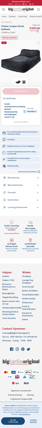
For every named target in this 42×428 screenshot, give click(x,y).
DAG (11, 4)
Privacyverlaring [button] (24, 414)
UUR (18, 4)
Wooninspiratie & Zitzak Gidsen (10, 313)
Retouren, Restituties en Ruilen (8, 287)
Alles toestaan (13, 421)
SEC (33, 4)
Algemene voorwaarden (21, 391)
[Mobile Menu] (3, 9)
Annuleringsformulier (12, 307)
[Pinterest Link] (23, 350)
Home (4, 16)
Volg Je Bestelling (10, 297)
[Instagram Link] (17, 350)
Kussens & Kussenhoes (27, 314)
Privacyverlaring (15, 395)
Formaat (12, 192)
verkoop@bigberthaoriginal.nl (16, 333)
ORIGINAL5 (31, 111)
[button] (18, 82)
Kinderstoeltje (28, 298)
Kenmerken (13, 200)
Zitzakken (26, 276)
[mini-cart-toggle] (38, 9)
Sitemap (30, 395)
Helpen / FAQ (8, 280)
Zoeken (5, 276)
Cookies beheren (33, 421)
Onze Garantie (9, 318)
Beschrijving (13, 177)
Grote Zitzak (28, 286)
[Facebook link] (12, 350)
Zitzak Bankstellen (30, 294)
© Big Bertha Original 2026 (21, 399)
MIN (25, 4)
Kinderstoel (27, 302)
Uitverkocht (21, 91)
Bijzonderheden (15, 185)
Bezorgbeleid (8, 293)
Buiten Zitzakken (30, 290)
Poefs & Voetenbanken (29, 307)
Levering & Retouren (17, 207)
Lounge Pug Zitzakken (27, 281)
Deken (25, 319)
